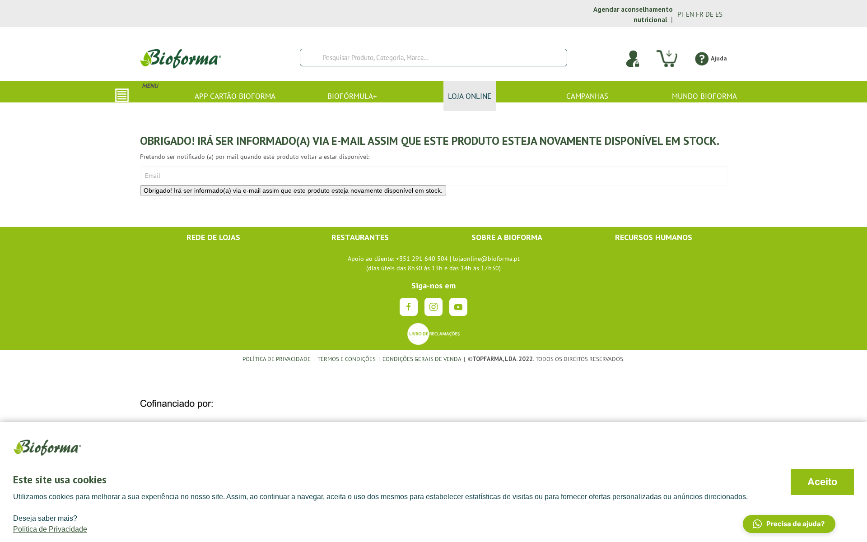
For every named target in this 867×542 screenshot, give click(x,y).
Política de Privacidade (50, 529)
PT (680, 14)
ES (718, 14)
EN (690, 14)
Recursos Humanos (653, 237)
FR (700, 14)
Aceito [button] (822, 481)
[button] (789, 524)
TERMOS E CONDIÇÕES (346, 359)
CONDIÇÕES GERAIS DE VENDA (422, 359)
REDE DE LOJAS (213, 237)
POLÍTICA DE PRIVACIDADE (276, 359)
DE (709, 14)
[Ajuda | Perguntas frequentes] (701, 58)
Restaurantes (360, 237)
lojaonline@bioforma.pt (486, 259)
